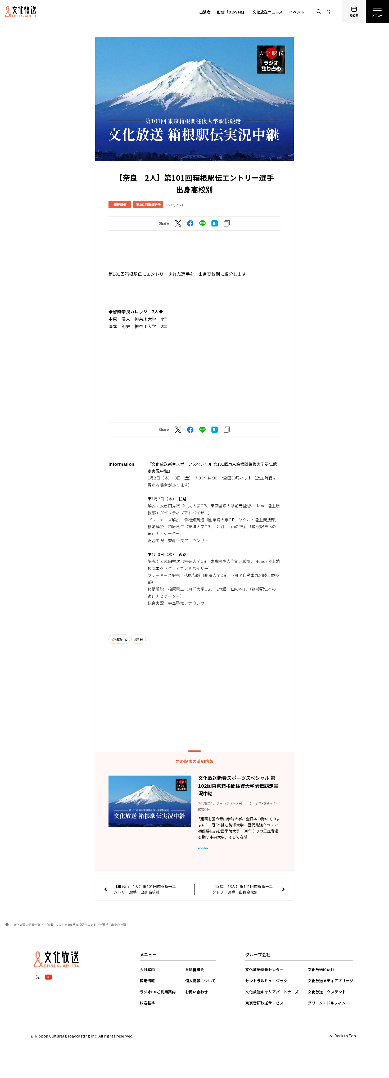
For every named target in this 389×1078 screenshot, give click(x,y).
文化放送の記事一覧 (26, 924)
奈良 (139, 639)
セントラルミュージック (266, 980)
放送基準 (147, 1002)
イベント (296, 12)
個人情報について (200, 980)
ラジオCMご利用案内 (158, 991)
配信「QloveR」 (231, 12)
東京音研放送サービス (264, 1002)
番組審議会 (194, 969)
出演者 (205, 12)
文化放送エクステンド (327, 991)
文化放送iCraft (321, 969)
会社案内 (147, 969)
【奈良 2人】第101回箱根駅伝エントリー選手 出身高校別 (87, 924)
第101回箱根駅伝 (148, 204)
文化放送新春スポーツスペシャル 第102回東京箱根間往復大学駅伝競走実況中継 (238, 785)
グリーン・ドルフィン (327, 1002)
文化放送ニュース (267, 12)
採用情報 (147, 980)
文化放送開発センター (264, 969)
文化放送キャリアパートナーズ (271, 991)
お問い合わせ (196, 991)
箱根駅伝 (120, 204)
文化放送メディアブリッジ (330, 980)
